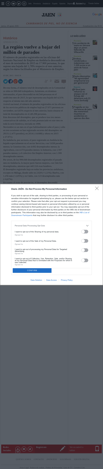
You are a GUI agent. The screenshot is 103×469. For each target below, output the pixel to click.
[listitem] (51, 225)
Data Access (51, 280)
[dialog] (51, 234)
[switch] (84, 231)
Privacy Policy (67, 280)
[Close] (97, 189)
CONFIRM (32, 270)
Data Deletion (36, 280)
